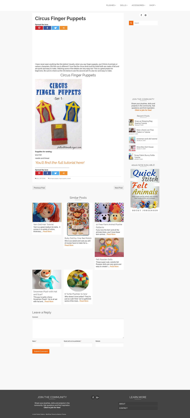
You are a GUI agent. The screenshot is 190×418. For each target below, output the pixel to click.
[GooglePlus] (97, 397)
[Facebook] (47, 28)
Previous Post (39, 187)
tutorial (69, 178)
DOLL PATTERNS (40, 178)
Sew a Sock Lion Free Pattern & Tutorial (145, 131)
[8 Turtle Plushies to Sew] (78, 281)
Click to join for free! (143, 110)
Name (34, 341)
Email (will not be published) (72, 341)
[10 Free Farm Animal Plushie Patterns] (109, 212)
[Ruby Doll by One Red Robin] (78, 219)
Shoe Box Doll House (145, 147)
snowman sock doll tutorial (147, 138)
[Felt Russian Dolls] (109, 247)
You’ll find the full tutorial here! (59, 162)
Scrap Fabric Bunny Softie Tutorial (144, 156)
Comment (35, 317)
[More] (63, 28)
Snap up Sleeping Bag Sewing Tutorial (143, 122)
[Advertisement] (78, 47)
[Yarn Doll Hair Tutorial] (46, 212)
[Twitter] (55, 28)
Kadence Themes (61, 414)
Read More (47, 231)
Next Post (118, 187)
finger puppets (63, 178)
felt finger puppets (53, 178)
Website (98, 341)
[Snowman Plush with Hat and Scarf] (46, 279)
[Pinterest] (39, 28)
